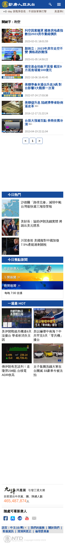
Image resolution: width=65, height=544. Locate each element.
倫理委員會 (42, 531)
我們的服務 (38, 527)
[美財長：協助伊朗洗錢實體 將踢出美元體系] (10, 227)
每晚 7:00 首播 (13, 293)
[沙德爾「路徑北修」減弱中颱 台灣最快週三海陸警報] (10, 208)
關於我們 (53, 527)
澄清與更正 (24, 531)
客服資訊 (8, 531)
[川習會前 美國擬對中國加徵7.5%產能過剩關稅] (10, 246)
